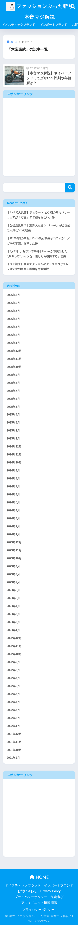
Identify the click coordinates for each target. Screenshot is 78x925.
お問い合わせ (27, 891)
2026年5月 (13, 311)
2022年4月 (13, 702)
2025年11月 (14, 358)
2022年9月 (13, 662)
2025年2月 (13, 430)
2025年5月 (13, 406)
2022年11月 (14, 646)
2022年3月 (13, 710)
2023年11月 (14, 550)
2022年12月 (14, 638)
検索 (70, 187)
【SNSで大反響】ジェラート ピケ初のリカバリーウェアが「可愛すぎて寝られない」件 (38, 215)
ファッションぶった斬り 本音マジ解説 (44, 11)
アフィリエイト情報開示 (39, 902)
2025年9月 (13, 374)
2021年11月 (14, 742)
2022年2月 (13, 718)
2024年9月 (13, 470)
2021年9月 (13, 757)
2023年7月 (13, 582)
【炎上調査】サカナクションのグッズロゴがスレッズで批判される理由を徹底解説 (38, 267)
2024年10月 (14, 462)
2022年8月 (13, 670)
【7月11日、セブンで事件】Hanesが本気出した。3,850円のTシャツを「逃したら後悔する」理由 (38, 254)
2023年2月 (13, 622)
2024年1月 (13, 534)
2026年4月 (13, 318)
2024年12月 (14, 446)
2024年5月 (13, 502)
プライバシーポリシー (31, 897)
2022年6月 (13, 686)
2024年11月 (14, 454)
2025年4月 (13, 414)
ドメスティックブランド (18, 24)
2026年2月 (13, 334)
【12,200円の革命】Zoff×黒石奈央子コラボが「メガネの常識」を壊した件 (38, 241)
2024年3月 (13, 518)
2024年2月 (13, 526)
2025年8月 (13, 382)
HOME (41, 877)
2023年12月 (14, 542)
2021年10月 (14, 750)
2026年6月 (13, 303)
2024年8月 (13, 478)
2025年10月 (14, 366)
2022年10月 (14, 654)
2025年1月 (13, 438)
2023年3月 (13, 614)
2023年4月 (13, 606)
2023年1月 (13, 630)
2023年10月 (14, 558)
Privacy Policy (50, 891)
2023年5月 (13, 598)
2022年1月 (13, 726)
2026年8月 (13, 295)
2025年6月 (13, 398)
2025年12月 (14, 350)
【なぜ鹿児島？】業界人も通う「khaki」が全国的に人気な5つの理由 (38, 228)
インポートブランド (53, 24)
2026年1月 (13, 342)
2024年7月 (13, 486)
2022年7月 (13, 678)
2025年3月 (13, 422)
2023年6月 (13, 590)
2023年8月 (13, 574)
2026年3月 (13, 326)
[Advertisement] (39, 137)
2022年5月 (13, 694)
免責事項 (56, 897)
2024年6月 (13, 494)
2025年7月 (13, 390)
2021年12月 (14, 734)
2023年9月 (13, 566)
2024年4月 (13, 510)
